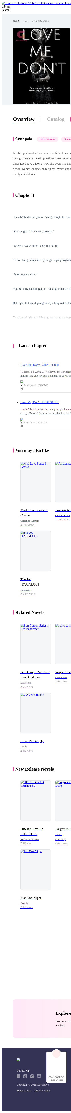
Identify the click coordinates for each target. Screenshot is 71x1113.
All (25, 20)
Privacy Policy (42, 1090)
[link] (16, 20)
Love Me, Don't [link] (40, 20)
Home (16, 20)
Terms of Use (24, 1090)
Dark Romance (47, 139)
